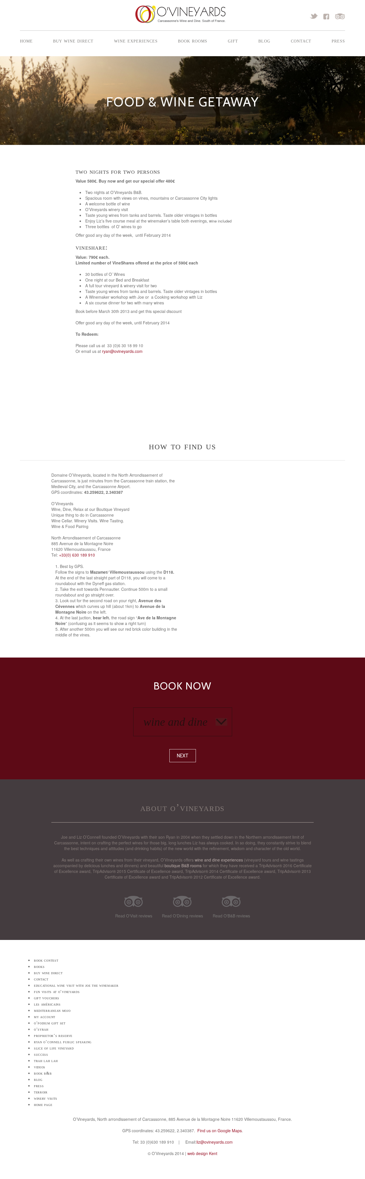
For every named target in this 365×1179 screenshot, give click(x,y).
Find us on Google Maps (219, 1130)
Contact (301, 40)
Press (338, 40)
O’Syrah (41, 1029)
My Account (44, 1017)
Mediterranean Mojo (52, 1010)
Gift (233, 40)
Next (182, 756)
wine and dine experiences (219, 860)
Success (41, 1054)
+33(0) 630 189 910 (77, 555)
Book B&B (43, 1073)
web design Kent (202, 1153)
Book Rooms (192, 40)
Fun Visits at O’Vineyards (57, 992)
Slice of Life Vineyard (54, 1048)
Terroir (41, 1092)
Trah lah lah (46, 1061)
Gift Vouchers (46, 998)
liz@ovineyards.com (214, 1142)
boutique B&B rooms (183, 865)
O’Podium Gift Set (50, 1023)
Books (39, 966)
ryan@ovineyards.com (122, 351)
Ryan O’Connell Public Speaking (63, 1042)
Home (26, 40)
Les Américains (47, 1004)
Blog (264, 40)
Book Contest (46, 960)
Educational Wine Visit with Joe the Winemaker (76, 985)
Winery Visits (45, 1098)
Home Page (43, 1105)
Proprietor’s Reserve (53, 1036)
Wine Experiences (136, 40)
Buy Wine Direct (73, 40)
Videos (39, 1067)
